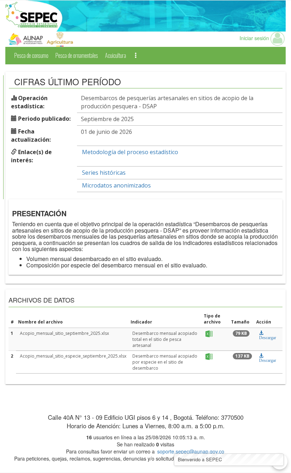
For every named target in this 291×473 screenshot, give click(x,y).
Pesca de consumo (31, 55)
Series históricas (104, 172)
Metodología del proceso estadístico (130, 152)
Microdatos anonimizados (116, 185)
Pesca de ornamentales (76, 55)
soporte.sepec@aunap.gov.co (190, 451)
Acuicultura (115, 55)
